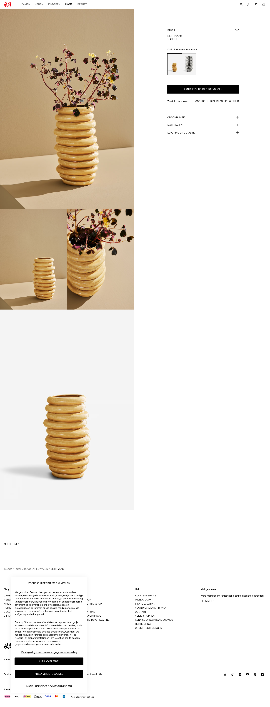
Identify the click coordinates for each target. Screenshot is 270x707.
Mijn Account (144, 599)
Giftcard (10, 615)
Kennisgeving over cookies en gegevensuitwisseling (49, 652)
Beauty (82, 4)
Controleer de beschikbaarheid (217, 101)
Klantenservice (145, 595)
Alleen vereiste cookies (49, 674)
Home (68, 4)
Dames (25, 4)
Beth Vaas (57, 569)
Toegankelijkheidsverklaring (89, 619)
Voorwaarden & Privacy (151, 607)
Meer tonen (11, 544)
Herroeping (143, 624)
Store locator (145, 603)
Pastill (172, 30)
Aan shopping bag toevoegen (203, 89)
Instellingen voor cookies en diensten (49, 686)
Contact (140, 611)
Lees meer (207, 601)
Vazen (44, 569)
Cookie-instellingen (148, 628)
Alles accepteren (49, 661)
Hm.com (7, 569)
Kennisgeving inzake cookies (154, 619)
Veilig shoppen (145, 615)
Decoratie (31, 569)
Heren (39, 4)
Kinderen (54, 4)
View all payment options (82, 697)
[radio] (174, 64)
